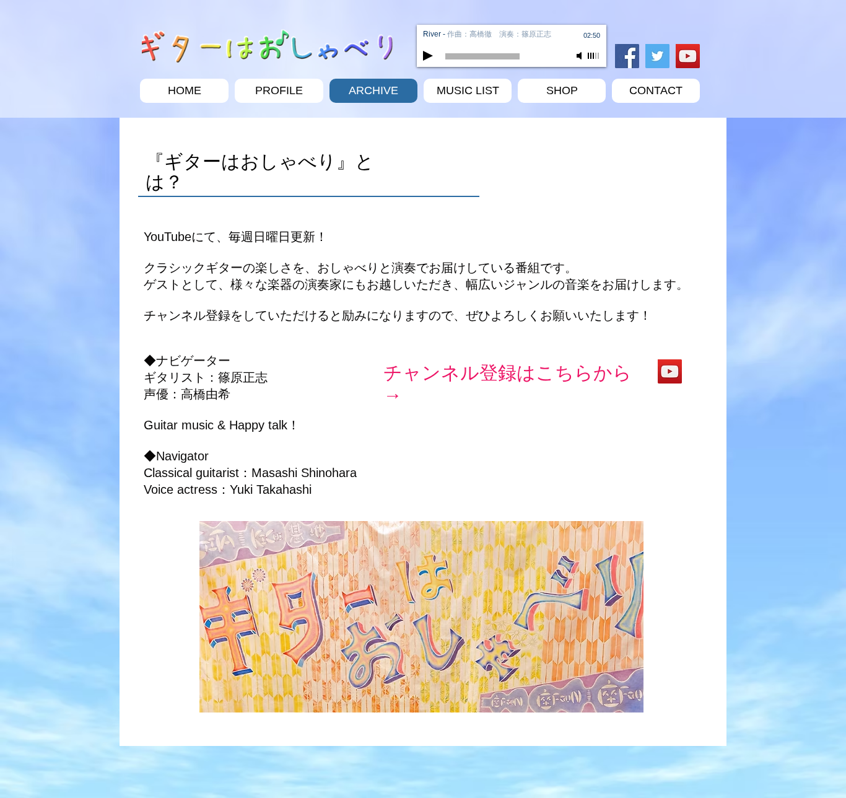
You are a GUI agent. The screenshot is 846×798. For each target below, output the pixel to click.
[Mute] (580, 56)
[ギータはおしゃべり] (670, 371)
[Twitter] (657, 56)
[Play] (428, 56)
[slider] (594, 56)
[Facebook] (627, 56)
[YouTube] (688, 56)
